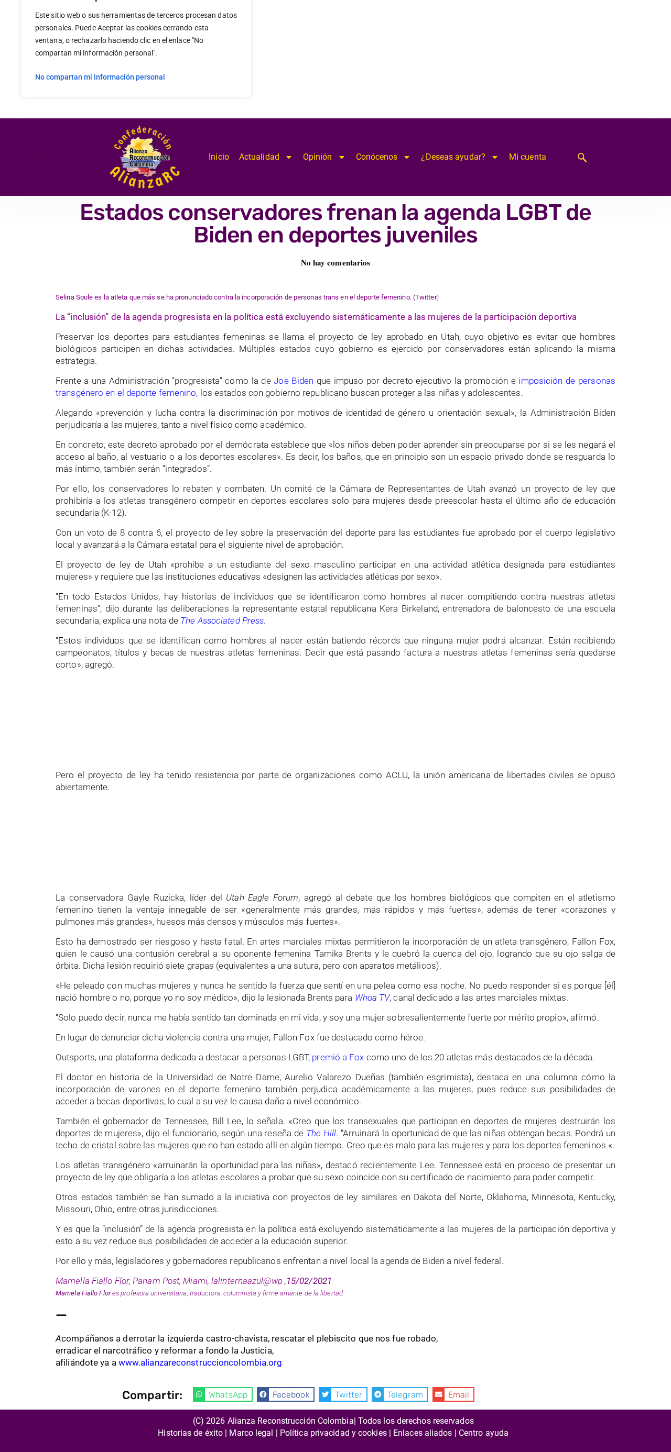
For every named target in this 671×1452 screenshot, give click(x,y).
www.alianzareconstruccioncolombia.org (200, 1362)
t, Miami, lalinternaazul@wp (230, 1281)
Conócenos (377, 157)
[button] (223, 1394)
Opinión (317, 157)
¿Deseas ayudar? (453, 157)
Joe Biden (293, 380)
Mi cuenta (527, 157)
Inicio (219, 157)
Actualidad (259, 157)
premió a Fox (339, 1057)
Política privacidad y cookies (333, 1433)
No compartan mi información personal (100, 77)
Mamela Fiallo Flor (83, 1293)
